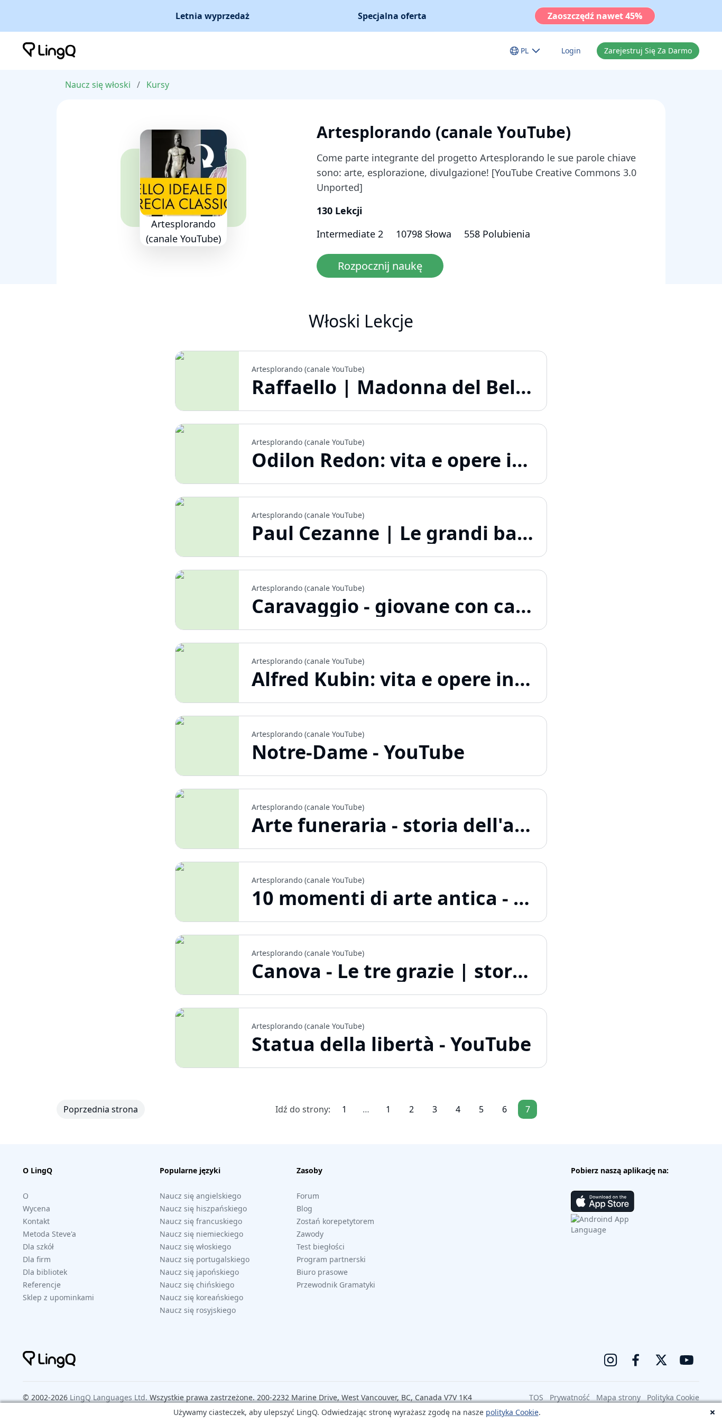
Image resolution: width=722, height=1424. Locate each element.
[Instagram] (610, 1360)
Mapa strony (618, 1397)
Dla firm (37, 1259)
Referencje (42, 1285)
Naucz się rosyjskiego (198, 1310)
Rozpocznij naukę (380, 266)
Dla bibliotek (45, 1272)
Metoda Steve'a (49, 1234)
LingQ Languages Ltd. (108, 1397)
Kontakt (36, 1221)
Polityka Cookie (673, 1397)
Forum (308, 1196)
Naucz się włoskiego (195, 1247)
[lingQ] (49, 50)
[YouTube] (686, 1360)
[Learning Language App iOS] (602, 1201)
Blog (304, 1208)
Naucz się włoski (98, 84)
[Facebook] (636, 1360)
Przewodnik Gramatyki (336, 1285)
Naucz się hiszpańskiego (203, 1208)
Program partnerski (331, 1259)
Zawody (310, 1234)
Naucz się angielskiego (200, 1196)
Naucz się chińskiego (197, 1285)
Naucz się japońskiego (199, 1272)
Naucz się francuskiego (201, 1221)
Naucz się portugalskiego (204, 1259)
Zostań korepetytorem (335, 1221)
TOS (536, 1397)
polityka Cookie (512, 1412)
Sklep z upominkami (58, 1297)
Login (571, 50)
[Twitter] (661, 1360)
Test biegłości (321, 1247)
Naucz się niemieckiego (201, 1234)
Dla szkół (38, 1247)
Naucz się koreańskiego (201, 1297)
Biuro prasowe (322, 1272)
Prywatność (570, 1397)
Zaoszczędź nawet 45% (595, 16)
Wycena (36, 1208)
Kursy (157, 84)
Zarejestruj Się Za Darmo (648, 50)
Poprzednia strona (100, 1109)
